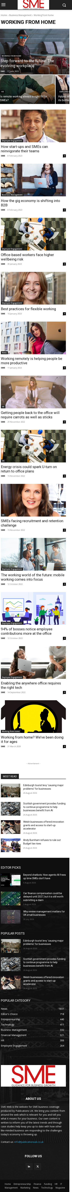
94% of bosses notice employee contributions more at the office (26, 631)
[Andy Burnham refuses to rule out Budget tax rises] (10, 845)
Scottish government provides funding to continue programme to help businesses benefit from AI (44, 807)
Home (4, 15)
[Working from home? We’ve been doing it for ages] (33, 716)
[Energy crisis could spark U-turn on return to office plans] (33, 446)
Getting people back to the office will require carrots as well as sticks (30, 415)
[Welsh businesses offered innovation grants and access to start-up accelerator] (10, 827)
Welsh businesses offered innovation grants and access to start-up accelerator (43, 825)
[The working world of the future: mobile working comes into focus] (33, 554)
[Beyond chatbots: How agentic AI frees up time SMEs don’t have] (10, 880)
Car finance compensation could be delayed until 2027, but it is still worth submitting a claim (43, 897)
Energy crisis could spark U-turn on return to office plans (29, 469)
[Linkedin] (29, 1166)
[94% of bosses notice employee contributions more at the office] (33, 608)
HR (2, 92)
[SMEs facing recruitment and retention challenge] (33, 500)
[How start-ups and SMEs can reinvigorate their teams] (33, 126)
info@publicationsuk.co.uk (29, 1142)
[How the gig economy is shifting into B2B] (33, 180)
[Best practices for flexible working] (33, 288)
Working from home (11, 56)
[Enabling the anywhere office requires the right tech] (33, 662)
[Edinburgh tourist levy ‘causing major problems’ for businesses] (10, 790)
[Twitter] (37, 1166)
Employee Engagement (12, 140)
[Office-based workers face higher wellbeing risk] (33, 234)
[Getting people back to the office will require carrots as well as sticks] (33, 392)
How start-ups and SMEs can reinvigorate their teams (24, 149)
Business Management (20, 15)
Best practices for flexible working (28, 309)
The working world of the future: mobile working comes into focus (32, 577)
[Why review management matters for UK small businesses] (10, 917)
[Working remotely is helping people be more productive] (33, 338)
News (4, 352)
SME (3, 155)
